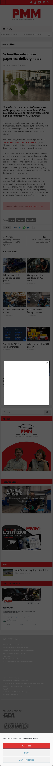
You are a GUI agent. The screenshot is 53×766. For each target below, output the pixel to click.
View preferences (26, 760)
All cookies (26, 746)
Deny (26, 753)
